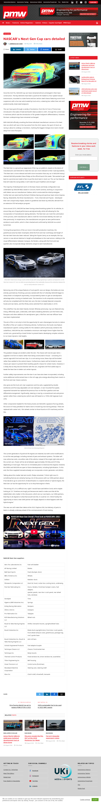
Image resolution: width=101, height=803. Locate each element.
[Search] (97, 23)
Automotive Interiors (10, 2)
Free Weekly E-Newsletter (11, 781)
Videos (44, 23)
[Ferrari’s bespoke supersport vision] (55, 725)
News (8, 23)
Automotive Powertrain (50, 2)
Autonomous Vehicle (36, 2)
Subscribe (93, 2)
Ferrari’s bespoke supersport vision (52, 737)
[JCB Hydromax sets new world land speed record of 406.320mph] (74, 91)
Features (15, 23)
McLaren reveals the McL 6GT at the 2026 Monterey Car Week (34, 738)
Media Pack (65, 2)
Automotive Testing (22, 2)
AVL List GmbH (83, 193)
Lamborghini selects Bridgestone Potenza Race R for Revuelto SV (88, 79)
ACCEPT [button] (95, 799)
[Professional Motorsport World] (15, 12)
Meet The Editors (8, 773)
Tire (59, 2)
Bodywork (7, 33)
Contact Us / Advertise (10, 769)
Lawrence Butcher (16, 43)
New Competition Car (10, 733)
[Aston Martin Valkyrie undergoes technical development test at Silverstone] (12, 725)
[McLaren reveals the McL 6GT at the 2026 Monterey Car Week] (34, 725)
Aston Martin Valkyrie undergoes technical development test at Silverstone (11, 739)
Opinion (38, 23)
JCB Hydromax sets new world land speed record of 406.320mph (89, 91)
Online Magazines (26, 23)
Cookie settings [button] (85, 799)
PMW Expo (67, 23)
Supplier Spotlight (55, 23)
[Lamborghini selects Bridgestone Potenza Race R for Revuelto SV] (74, 79)
